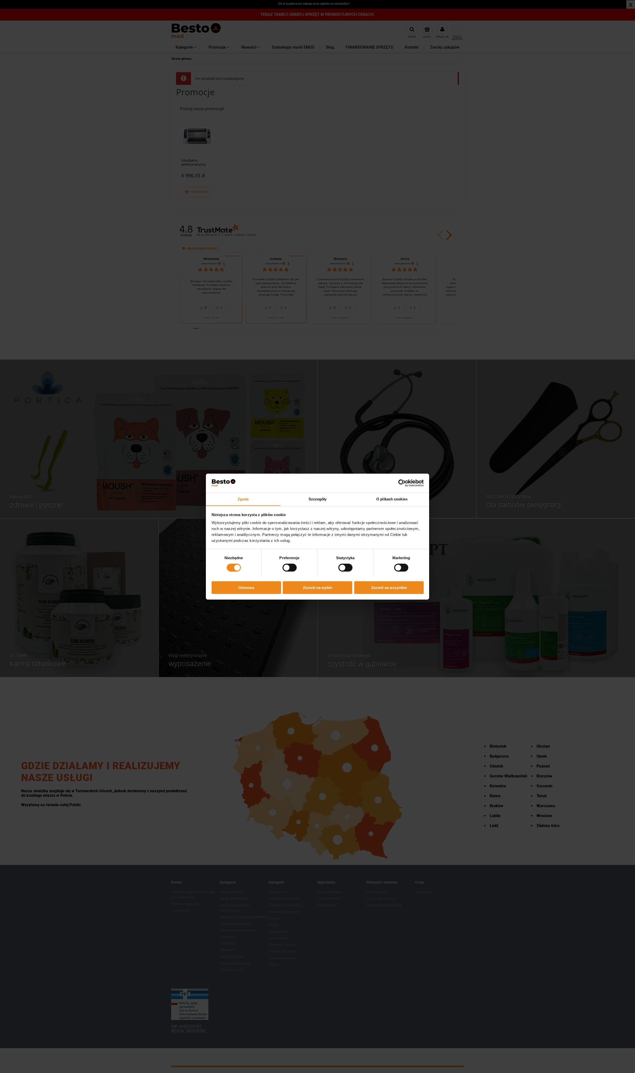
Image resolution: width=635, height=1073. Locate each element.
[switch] (290, 568)
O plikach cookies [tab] (392, 499)
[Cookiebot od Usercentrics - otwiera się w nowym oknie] (402, 483)
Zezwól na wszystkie (389, 587)
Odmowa (246, 587)
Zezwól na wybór (317, 587)
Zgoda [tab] (243, 499)
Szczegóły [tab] (318, 499)
